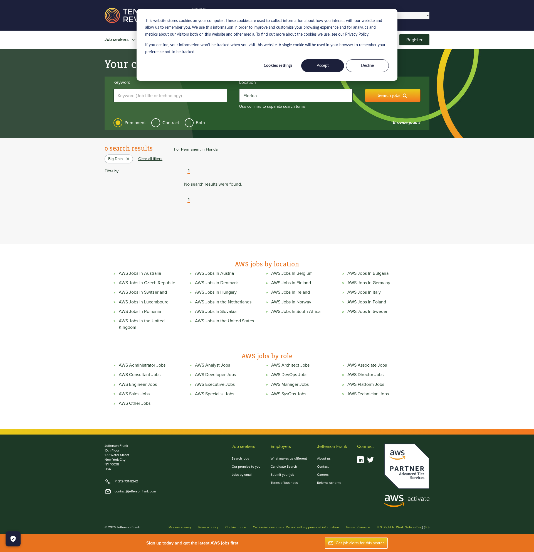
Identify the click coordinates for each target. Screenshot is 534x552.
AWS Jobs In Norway (291, 302)
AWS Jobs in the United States (224, 321)
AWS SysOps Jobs (288, 394)
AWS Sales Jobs (134, 394)
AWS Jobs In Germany (368, 283)
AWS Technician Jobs (368, 394)
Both (200, 122)
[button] (184, 171)
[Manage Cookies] (13, 538)
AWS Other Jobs (134, 403)
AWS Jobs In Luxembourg (144, 302)
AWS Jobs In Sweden (368, 311)
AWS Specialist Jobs (214, 394)
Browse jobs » (407, 122)
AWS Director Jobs (365, 375)
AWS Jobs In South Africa (295, 311)
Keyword (121, 82)
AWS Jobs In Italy (364, 292)
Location (247, 82)
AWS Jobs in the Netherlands (223, 302)
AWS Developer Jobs (215, 375)
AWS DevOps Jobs (289, 375)
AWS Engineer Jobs (138, 384)
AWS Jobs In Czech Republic (147, 283)
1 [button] (188, 170)
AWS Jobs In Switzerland (143, 292)
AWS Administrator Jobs (142, 365)
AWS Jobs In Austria (214, 273)
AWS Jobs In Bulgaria (368, 273)
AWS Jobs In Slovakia (215, 311)
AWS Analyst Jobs (212, 365)
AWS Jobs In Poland (366, 302)
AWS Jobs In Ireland (290, 292)
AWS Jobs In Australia (140, 273)
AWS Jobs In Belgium (292, 273)
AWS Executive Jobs (215, 384)
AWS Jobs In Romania (140, 311)
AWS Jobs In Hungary (216, 292)
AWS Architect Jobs (290, 365)
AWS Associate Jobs (367, 365)
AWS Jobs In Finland (291, 283)
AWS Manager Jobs (290, 384)
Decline (367, 66)
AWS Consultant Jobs (139, 375)
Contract (170, 122)
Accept (323, 66)
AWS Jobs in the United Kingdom (142, 324)
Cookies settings (278, 66)
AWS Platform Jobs (365, 384)
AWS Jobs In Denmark (216, 283)
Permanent (135, 122)
